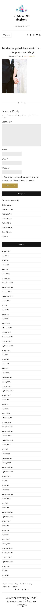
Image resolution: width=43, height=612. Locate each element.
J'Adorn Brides (6, 218)
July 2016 (5, 449)
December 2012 (7, 548)
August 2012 (6, 566)
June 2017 (5, 400)
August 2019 (6, 301)
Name (5, 149)
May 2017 (5, 404)
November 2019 (7, 287)
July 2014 (5, 503)
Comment (7, 121)
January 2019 (6, 332)
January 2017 (6, 422)
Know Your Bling (7, 227)
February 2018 (7, 377)
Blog (16, 584)
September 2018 (7, 346)
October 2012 (6, 557)
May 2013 (5, 530)
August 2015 (6, 476)
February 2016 (7, 458)
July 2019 (5, 305)
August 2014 (6, 499)
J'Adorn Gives (6, 223)
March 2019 (6, 323)
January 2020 (6, 278)
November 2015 (7, 467)
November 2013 (7, 512)
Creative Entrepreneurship (10, 200)
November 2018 (7, 337)
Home (5, 584)
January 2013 (6, 544)
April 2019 (5, 319)
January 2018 (6, 382)
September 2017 (7, 391)
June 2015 (5, 485)
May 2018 (5, 364)
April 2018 (5, 368)
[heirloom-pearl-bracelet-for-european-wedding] (14, 76)
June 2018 (5, 359)
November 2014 (7, 494)
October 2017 (6, 386)
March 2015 (6, 490)
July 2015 (5, 481)
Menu (7, 35)
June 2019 (5, 310)
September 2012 (7, 562)
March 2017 (6, 413)
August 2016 (6, 445)
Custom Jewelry (7, 205)
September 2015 (7, 472)
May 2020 (5, 265)
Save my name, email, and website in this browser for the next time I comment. (20, 179)
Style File (5, 236)
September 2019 (7, 296)
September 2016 (7, 440)
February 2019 (7, 328)
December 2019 (7, 283)
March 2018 (6, 373)
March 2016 (6, 454)
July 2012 (5, 571)
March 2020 (6, 274)
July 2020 (5, 256)
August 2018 (6, 350)
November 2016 (7, 431)
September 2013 (7, 517)
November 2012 (7, 553)
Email (5, 158)
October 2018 (6, 341)
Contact (15, 586)
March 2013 (6, 539)
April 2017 (5, 409)
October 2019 (6, 292)
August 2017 (6, 395)
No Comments (29, 56)
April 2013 (5, 535)
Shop (11, 584)
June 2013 (5, 526)
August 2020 (6, 251)
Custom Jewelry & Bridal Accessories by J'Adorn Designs (21, 601)
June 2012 (5, 575)
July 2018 (5, 355)
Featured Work (7, 214)
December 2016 (7, 427)
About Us (6, 586)
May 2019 (5, 314)
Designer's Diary (7, 209)
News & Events (7, 232)
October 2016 (6, 436)
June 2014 (5, 508)
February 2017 (7, 418)
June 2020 (5, 260)
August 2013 (6, 521)
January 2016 (6, 463)
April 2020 (5, 269)
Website (5, 168)
